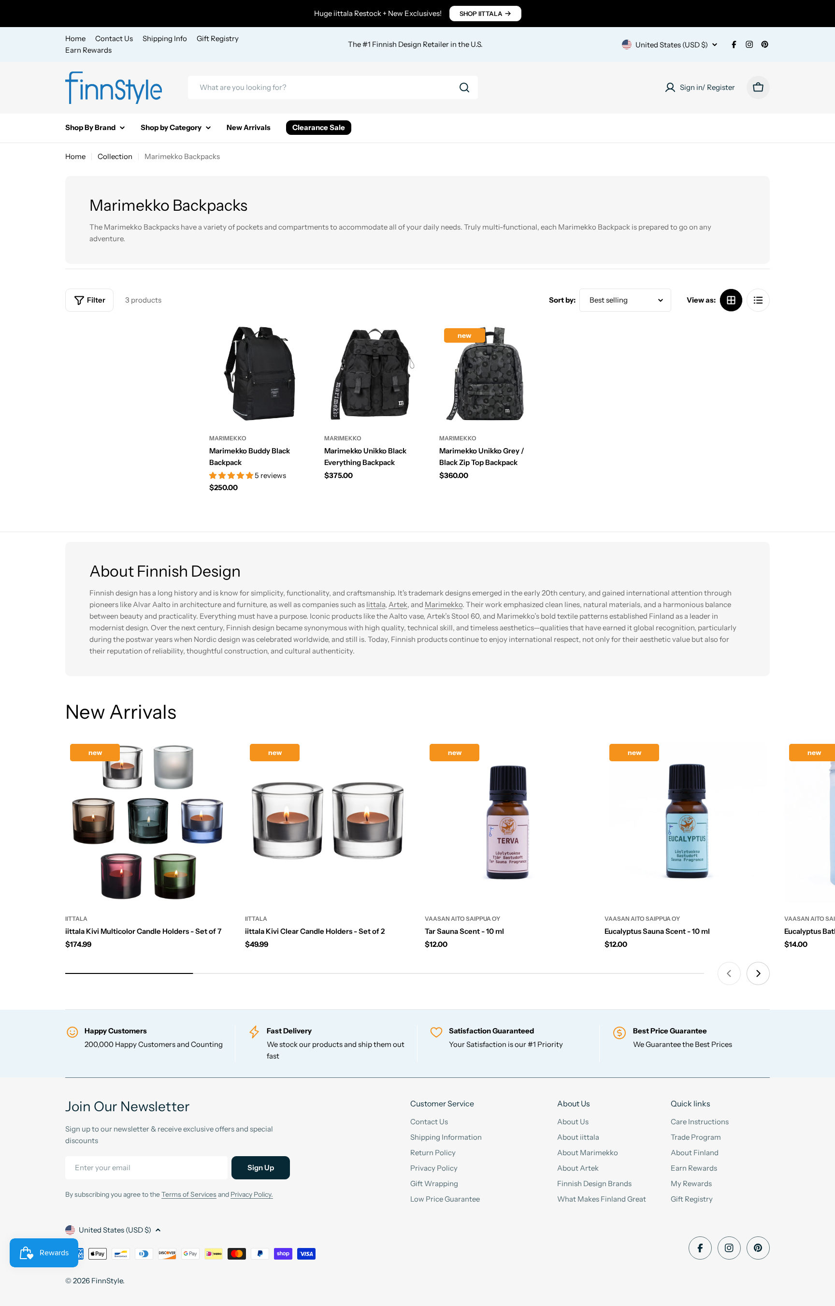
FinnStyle (107, 1280)
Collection (115, 156)
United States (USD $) (671, 44)
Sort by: (562, 300)
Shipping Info (165, 38)
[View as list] (758, 300)
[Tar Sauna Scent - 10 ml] (507, 821)
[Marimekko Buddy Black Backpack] (259, 373)
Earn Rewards (88, 50)
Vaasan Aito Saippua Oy (462, 918)
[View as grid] (731, 300)
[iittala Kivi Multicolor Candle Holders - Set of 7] (147, 821)
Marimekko (227, 438)
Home (75, 38)
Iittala (375, 604)
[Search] (464, 87)
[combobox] (333, 87)
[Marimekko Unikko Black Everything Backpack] (374, 373)
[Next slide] (758, 973)
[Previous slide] (729, 973)
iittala (76, 918)
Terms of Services (188, 1194)
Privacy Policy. (251, 1194)
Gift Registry (218, 38)
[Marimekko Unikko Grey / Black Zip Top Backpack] (489, 373)
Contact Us (114, 38)
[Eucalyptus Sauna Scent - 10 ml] (687, 821)
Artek (398, 604)
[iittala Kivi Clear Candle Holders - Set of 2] (327, 821)
